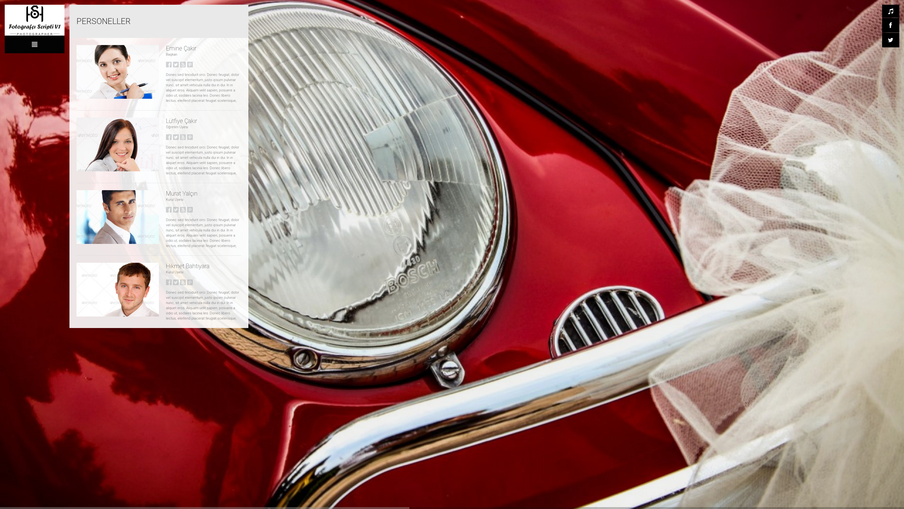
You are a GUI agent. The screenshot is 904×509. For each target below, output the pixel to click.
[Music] (890, 11)
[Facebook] (890, 25)
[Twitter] (890, 40)
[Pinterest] (190, 64)
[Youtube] (183, 64)
